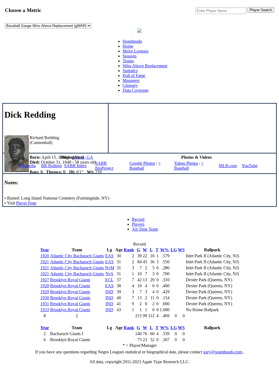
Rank (129, 249)
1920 (44, 255)
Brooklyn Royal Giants (70, 279)
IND (109, 291)
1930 (44, 297)
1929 (44, 291)
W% (164, 249)
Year (44, 249)
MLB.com (228, 165)
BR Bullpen (51, 165)
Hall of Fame (134, 75)
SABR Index (75, 165)
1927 (44, 279)
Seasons (130, 56)
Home (128, 46)
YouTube (249, 165)
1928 (44, 285)
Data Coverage (135, 90)
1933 (44, 309)
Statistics (130, 70)
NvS (109, 273)
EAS (109, 255)
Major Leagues (135, 51)
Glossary (130, 85)
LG (174, 249)
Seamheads (132, 41)
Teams (128, 61)
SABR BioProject (104, 165)
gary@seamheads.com (222, 352)
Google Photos (142, 163)
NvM (109, 267)
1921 (44, 261)
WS (181, 249)
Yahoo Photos (186, 163)
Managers (131, 80)
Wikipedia (27, 165)
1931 (44, 303)
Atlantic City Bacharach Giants (77, 255)
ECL (109, 279)
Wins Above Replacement (145, 65)
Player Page (26, 203)
